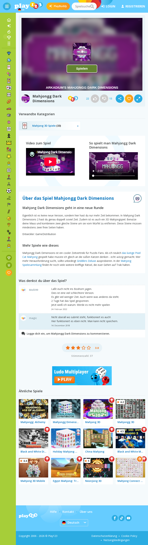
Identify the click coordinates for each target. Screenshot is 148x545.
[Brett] (9, 115)
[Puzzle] (9, 60)
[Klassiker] (9, 197)
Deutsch (73, 523)
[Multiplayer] (9, 239)
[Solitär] (9, 87)
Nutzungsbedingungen (116, 540)
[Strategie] (9, 142)
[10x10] (9, 94)
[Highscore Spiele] (9, 258)
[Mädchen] (9, 245)
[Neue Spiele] (9, 25)
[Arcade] (9, 177)
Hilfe (53, 512)
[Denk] (9, 122)
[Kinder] (9, 163)
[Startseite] (9, 20)
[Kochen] (9, 225)
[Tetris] (9, 149)
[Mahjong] (9, 67)
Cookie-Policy (129, 536)
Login (110, 6)
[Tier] (9, 232)
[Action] (9, 184)
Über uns (86, 512)
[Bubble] (9, 74)
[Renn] (9, 204)
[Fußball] (9, 190)
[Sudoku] (9, 129)
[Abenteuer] (9, 218)
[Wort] (9, 170)
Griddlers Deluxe (86, 261)
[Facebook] (115, 518)
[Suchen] (92, 6)
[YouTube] (128, 518)
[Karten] (9, 80)
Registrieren (135, 6)
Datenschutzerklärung (104, 536)
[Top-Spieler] (9, 37)
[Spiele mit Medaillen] (9, 265)
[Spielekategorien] (9, 43)
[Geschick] (9, 211)
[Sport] (9, 101)
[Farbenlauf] (82, 384)
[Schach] (9, 135)
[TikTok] (122, 518)
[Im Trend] (9, 31)
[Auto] (9, 108)
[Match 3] (9, 53)
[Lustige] (9, 156)
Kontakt (68, 512)
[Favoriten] (9, 273)
